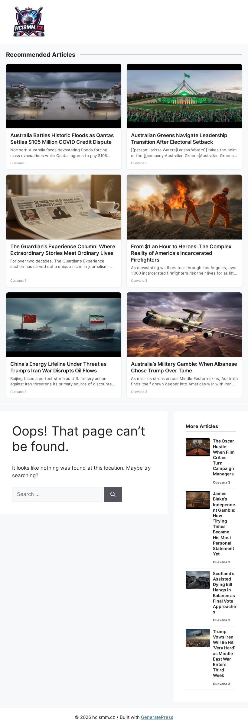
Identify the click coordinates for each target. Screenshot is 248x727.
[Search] (113, 494)
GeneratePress (157, 717)
